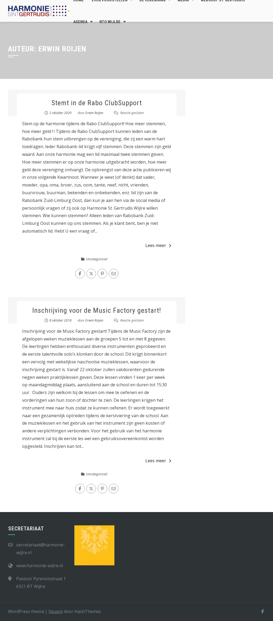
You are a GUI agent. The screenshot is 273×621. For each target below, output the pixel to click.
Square (56, 611)
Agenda (80, 21)
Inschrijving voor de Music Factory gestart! (96, 310)
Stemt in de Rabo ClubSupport (96, 103)
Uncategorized (96, 259)
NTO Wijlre (110, 21)
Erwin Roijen (94, 112)
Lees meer (155, 245)
